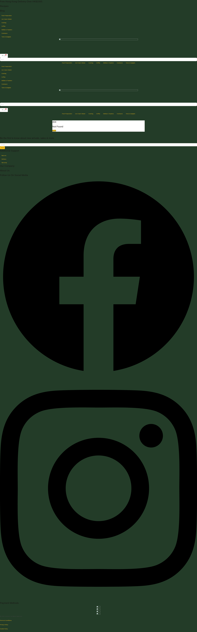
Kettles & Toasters (7, 29)
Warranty (4, 162)
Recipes (4, 6)
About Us (5, 170)
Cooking (4, 22)
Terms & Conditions (6, 620)
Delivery (4, 159)
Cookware (4, 33)
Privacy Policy (4, 624)
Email (1, 142)
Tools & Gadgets (6, 37)
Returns (4, 155)
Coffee (3, 26)
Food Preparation (7, 15)
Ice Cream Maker (7, 19)
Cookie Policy (4, 629)
